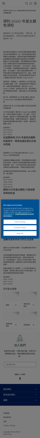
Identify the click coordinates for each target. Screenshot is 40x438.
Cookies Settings (20, 222)
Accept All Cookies (20, 227)
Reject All (20, 233)
